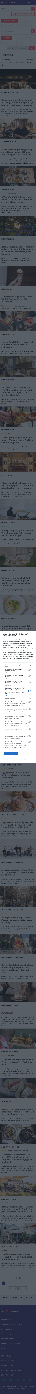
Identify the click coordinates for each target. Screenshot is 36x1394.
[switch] (29, 670)
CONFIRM (11, 753)
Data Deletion (8, 760)
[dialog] (18, 697)
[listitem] (18, 665)
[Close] (32, 634)
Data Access (18, 760)
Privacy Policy (28, 760)
